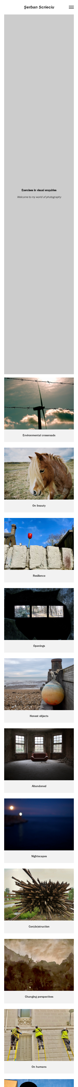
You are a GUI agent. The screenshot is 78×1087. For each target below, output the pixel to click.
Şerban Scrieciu (39, 7)
